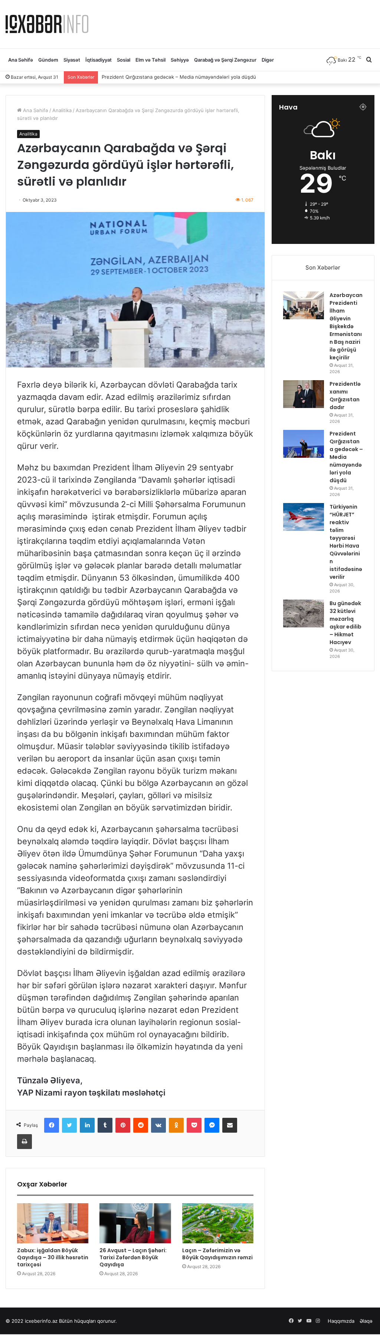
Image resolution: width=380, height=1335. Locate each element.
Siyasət (71, 60)
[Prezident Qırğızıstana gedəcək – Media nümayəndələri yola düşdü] (303, 444)
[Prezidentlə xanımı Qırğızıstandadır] (303, 394)
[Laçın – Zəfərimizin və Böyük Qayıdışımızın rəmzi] (217, 1223)
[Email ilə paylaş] (229, 1125)
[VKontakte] (158, 1125)
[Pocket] (194, 1125)
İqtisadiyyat (98, 60)
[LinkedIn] (87, 1125)
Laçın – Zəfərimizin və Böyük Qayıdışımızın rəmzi (217, 1254)
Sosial (123, 60)
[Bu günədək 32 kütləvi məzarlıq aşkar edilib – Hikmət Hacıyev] (303, 613)
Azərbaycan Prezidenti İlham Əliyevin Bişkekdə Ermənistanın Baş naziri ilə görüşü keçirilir (346, 326)
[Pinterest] (122, 1125)
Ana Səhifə (20, 60)
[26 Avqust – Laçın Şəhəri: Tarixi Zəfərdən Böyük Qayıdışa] (135, 1223)
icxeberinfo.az (41, 1321)
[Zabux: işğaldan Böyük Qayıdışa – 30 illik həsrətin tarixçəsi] (52, 1223)
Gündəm (48, 60)
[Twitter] (69, 1125)
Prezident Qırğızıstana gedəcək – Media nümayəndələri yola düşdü (346, 457)
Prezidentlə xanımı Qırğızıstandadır (345, 395)
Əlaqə (366, 1321)
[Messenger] (211, 1125)
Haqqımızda (341, 1321)
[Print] (24, 1141)
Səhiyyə (180, 60)
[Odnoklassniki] (176, 1125)
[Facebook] (51, 1125)
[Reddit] (140, 1125)
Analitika (62, 110)
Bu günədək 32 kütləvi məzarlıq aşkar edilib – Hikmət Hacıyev (345, 623)
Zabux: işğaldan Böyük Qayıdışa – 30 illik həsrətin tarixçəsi (52, 1257)
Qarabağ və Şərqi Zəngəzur (225, 60)
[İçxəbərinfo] (47, 24)
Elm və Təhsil (150, 60)
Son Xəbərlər (322, 267)
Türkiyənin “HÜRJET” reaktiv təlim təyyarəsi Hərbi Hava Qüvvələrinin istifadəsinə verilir (202, 77)
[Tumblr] (105, 1125)
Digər (268, 60)
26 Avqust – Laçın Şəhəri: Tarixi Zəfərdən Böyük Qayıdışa (133, 1257)
